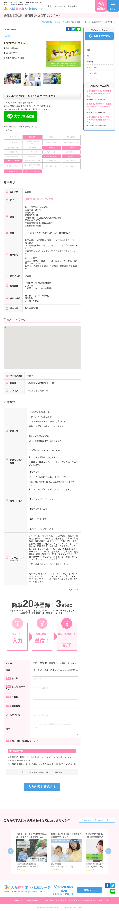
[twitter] (73, 29)
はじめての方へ (17, 900)
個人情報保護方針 (89, 900)
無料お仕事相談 (32, 900)
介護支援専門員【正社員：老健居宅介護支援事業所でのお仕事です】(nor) (101, 837)
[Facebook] (68, 29)
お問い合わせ (103, 900)
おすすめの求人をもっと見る (97, 820)
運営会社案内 (74, 900)
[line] (112, 891)
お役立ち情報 (61, 900)
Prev (11, 851)
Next (108, 851)
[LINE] (78, 29)
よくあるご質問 (47, 900)
